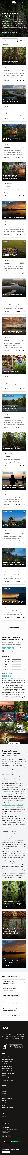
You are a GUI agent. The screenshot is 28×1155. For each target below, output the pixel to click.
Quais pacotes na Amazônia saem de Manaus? (10, 996)
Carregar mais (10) (14, 627)
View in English (6, 1151)
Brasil (8, 10)
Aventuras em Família (7, 1077)
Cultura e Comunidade (7, 1068)
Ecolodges (4, 1075)
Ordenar (21, 40)
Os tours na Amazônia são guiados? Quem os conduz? (10, 1009)
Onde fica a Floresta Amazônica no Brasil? (9, 982)
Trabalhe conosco (6, 1123)
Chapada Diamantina (7, 1098)
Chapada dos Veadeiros (7, 1107)
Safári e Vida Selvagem (7, 1057)
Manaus (6, 779)
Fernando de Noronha (7, 1103)
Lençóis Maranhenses (7, 1096)
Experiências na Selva (7, 1061)
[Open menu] (2, 2)
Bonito (3, 1105)
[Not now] (12, 1152)
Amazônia (4, 761)
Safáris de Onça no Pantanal (8, 1073)
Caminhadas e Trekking (7, 1059)
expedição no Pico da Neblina (10, 840)
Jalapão (4, 1100)
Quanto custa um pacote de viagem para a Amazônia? (10, 1002)
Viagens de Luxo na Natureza (9, 1071)
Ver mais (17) (15, 1015)
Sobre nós (4, 1116)
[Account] (25, 2)
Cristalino (13, 807)
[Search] (22, 2)
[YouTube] (6, 1136)
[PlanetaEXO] (5, 1028)
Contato (3, 1118)
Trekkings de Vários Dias (7, 1080)
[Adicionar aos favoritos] (24, 49)
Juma (7, 807)
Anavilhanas (6, 791)
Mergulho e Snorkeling (7, 1066)
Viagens (3, 10)
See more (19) (15, 743)
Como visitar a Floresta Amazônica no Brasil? (9, 989)
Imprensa (4, 1121)
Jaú (18, 822)
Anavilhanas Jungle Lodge (9, 805)
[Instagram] (3, 1136)
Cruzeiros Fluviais (6, 1064)
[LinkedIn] (9, 1136)
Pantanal (4, 1093)
